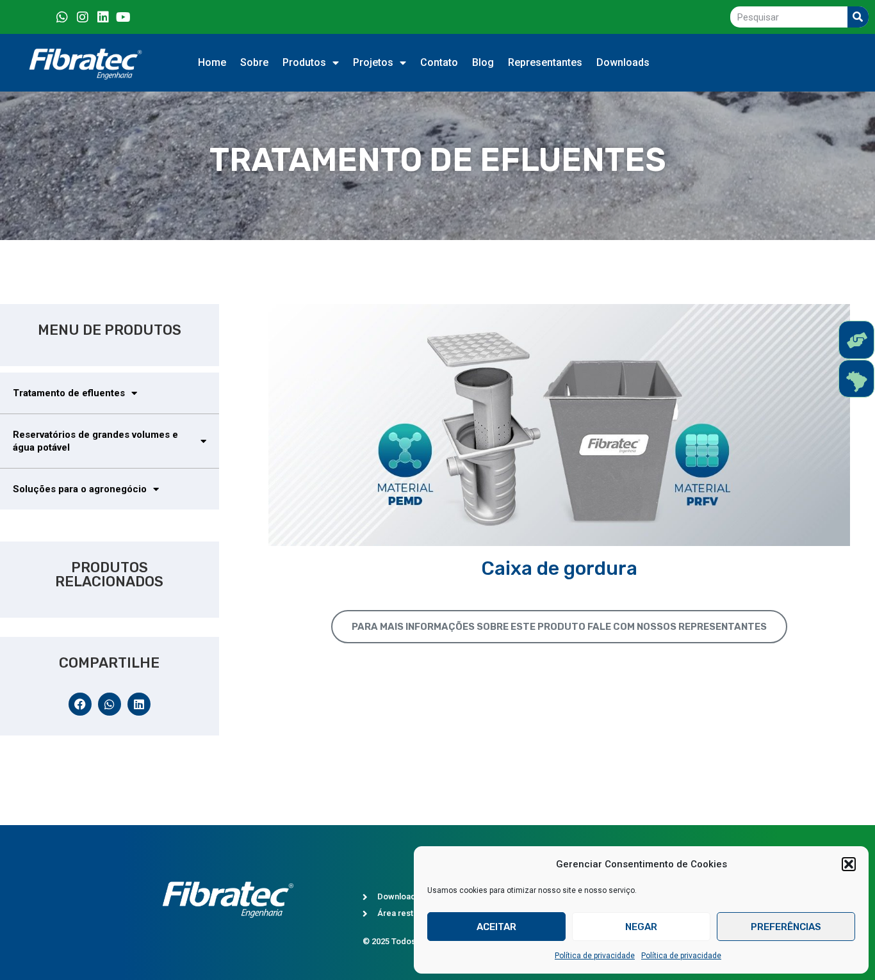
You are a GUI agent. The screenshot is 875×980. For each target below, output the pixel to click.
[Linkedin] (103, 17)
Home (212, 62)
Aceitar (496, 927)
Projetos (373, 62)
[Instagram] (82, 17)
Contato (439, 62)
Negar (641, 927)
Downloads (623, 62)
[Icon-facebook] (41, 17)
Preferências (786, 927)
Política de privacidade (595, 955)
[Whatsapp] (62, 17)
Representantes (545, 62)
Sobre (254, 62)
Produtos (304, 62)
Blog (483, 62)
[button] (848, 864)
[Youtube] (123, 17)
